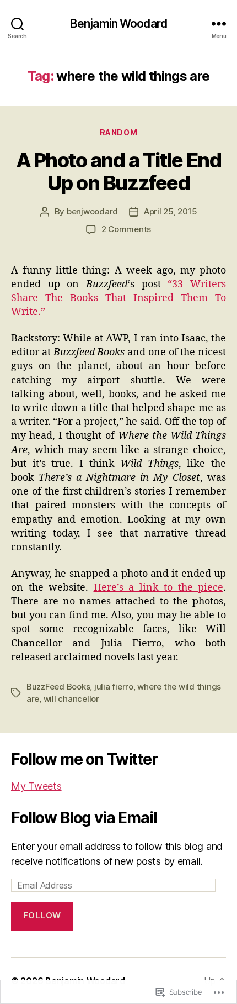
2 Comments (126, 229)
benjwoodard (92, 211)
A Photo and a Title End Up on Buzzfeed (119, 171)
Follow (42, 915)
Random (118, 132)
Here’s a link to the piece (159, 587)
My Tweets (36, 786)
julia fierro (113, 686)
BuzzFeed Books (58, 686)
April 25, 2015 (170, 211)
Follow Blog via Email (84, 817)
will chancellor (71, 698)
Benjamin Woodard (118, 23)
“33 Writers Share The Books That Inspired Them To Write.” (118, 298)
